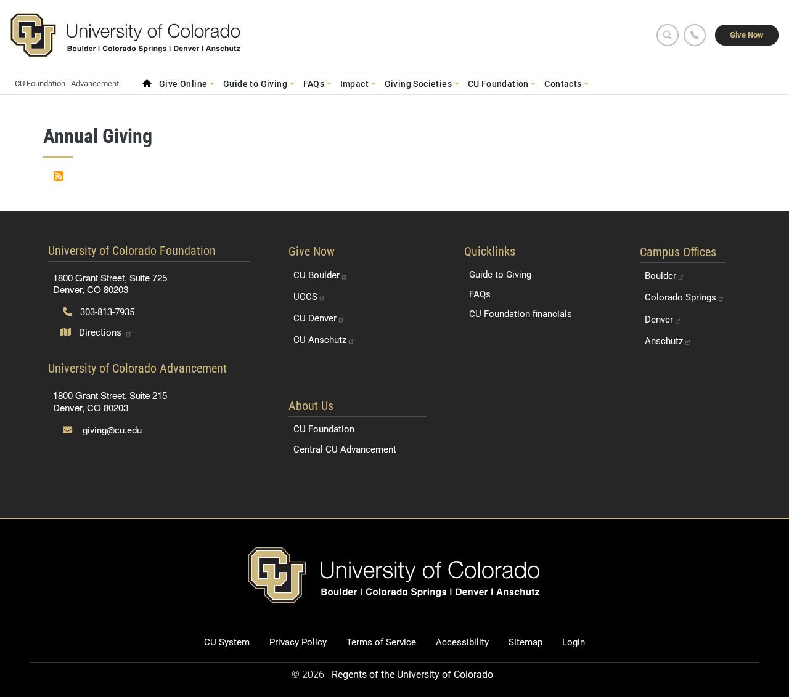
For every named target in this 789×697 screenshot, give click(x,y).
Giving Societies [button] (418, 84)
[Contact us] (694, 35)
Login (573, 642)
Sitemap (525, 642)
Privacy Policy (298, 642)
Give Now (747, 34)
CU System (227, 642)
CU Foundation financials (520, 314)
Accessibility (462, 642)
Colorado (680, 297)
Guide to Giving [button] (255, 84)
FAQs (480, 294)
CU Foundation (323, 429)
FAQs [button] (314, 84)
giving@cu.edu (111, 430)
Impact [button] (354, 84)
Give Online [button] (183, 84)
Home (146, 83)
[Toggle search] (667, 35)
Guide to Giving (500, 274)
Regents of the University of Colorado (412, 674)
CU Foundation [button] (498, 84)
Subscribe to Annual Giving (58, 176)
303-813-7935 (106, 312)
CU (316, 275)
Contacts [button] (562, 84)
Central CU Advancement (344, 449)
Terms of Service (381, 642)
